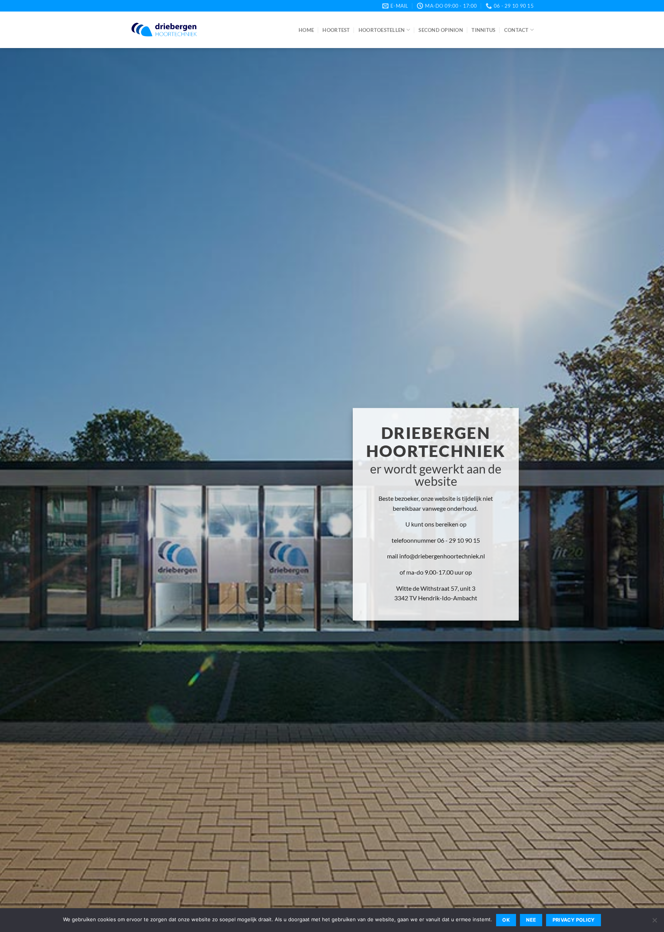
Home (306, 30)
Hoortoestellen (382, 30)
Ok (506, 920)
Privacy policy (574, 920)
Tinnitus (483, 30)
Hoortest (336, 30)
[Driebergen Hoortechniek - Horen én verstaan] (164, 30)
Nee (531, 920)
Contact (516, 30)
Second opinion (440, 30)
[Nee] (654, 922)
